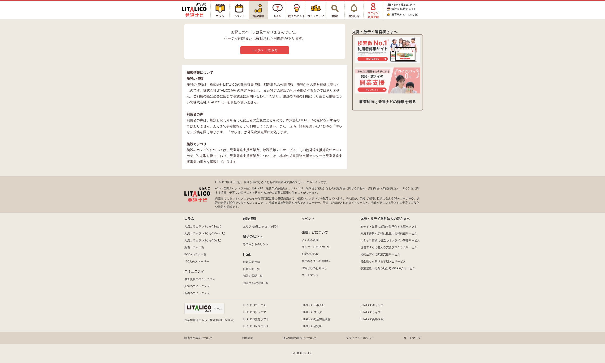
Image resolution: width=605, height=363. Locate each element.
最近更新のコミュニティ (200, 279)
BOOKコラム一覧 (195, 254)
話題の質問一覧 (253, 276)
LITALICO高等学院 (372, 319)
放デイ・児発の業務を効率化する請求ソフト (388, 226)
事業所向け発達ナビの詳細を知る (387, 101)
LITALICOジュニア (254, 312)
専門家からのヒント (255, 244)
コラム (189, 218)
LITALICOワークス (254, 305)
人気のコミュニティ (197, 286)
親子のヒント (253, 236)
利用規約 (247, 338)
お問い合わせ (310, 254)
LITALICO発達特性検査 (316, 319)
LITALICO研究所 (312, 326)
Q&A (247, 254)
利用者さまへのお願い (316, 261)
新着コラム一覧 (194, 247)
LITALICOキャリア (372, 305)
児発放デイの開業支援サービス (380, 254)
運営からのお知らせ (314, 268)
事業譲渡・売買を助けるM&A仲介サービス (387, 268)
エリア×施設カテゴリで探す (261, 226)
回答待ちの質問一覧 (255, 283)
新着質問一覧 (251, 269)
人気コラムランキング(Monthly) (204, 233)
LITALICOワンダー (313, 312)
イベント (308, 218)
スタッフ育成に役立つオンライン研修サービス (390, 240)
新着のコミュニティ (197, 293)
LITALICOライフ (370, 312)
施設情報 (249, 218)
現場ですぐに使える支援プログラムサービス (388, 247)
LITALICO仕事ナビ (313, 305)
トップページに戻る (264, 50)
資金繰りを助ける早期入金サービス (383, 261)
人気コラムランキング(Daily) (202, 240)
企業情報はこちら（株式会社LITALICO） (210, 320)
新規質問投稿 (251, 262)
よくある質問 (310, 240)
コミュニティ (194, 271)
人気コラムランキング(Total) (202, 226)
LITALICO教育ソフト (256, 319)
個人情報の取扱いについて (300, 338)
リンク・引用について (316, 247)
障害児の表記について (198, 338)
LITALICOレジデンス (256, 326)
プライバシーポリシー (360, 338)
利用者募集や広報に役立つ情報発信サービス (388, 233)
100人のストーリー (196, 261)
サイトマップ (310, 275)
